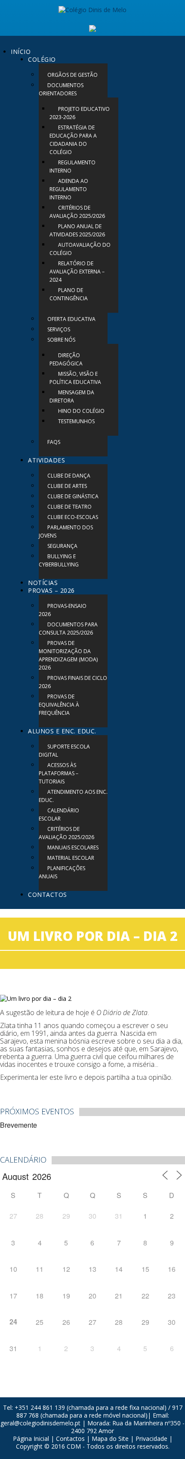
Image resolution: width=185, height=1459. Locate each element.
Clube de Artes (67, 486)
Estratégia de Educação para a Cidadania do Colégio (73, 140)
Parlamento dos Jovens (66, 531)
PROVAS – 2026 (51, 590)
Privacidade (151, 1438)
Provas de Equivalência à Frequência (59, 705)
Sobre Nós (61, 339)
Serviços (58, 329)
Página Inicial (31, 1438)
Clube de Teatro (69, 506)
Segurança (62, 546)
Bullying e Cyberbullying (59, 560)
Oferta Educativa (71, 319)
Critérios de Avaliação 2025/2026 (77, 212)
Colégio (42, 59)
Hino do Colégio (81, 411)
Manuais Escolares (73, 847)
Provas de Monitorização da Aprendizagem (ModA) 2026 (68, 655)
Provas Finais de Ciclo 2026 (73, 682)
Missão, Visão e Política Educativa (75, 378)
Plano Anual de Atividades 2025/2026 (77, 230)
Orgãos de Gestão (72, 75)
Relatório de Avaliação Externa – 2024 (77, 271)
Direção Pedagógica (66, 359)
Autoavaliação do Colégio (80, 249)
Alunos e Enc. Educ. (62, 731)
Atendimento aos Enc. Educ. (73, 796)
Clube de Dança (68, 475)
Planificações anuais (62, 872)
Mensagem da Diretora (71, 396)
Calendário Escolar (59, 814)
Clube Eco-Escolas (72, 517)
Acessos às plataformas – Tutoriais (58, 773)
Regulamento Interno (72, 166)
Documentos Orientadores (61, 89)
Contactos (47, 894)
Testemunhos (76, 421)
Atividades (46, 460)
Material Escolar (70, 858)
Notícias (43, 583)
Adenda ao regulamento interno (68, 189)
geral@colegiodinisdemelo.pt (40, 1423)
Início (21, 51)
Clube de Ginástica (73, 496)
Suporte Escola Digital (64, 750)
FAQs (53, 442)
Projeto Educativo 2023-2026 (79, 113)
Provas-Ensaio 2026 (62, 610)
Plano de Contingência (68, 294)
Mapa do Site (110, 1438)
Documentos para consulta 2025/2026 (68, 628)
